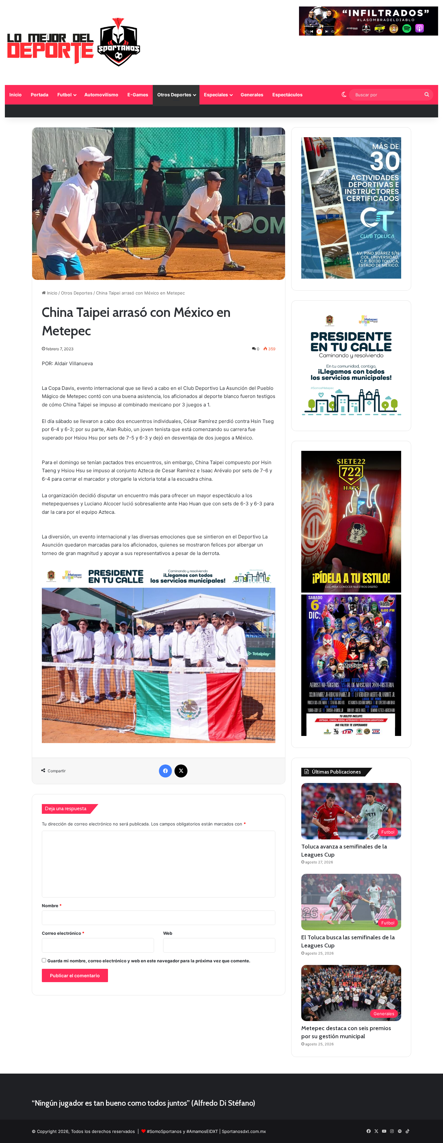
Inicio (15, 94)
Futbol (64, 94)
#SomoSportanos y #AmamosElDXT (182, 1131)
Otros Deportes (174, 94)
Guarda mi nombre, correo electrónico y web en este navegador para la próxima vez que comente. (148, 960)
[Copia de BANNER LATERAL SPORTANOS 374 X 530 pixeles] (351, 591)
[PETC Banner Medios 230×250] (351, 417)
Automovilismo (101, 94)
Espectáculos (287, 94)
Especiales (216, 94)
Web (167, 933)
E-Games (137, 94)
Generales (252, 94)
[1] (351, 277)
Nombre (52, 905)
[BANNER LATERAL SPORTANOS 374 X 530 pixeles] (351, 734)
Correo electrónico (63, 933)
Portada (39, 94)
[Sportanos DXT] (74, 43)
